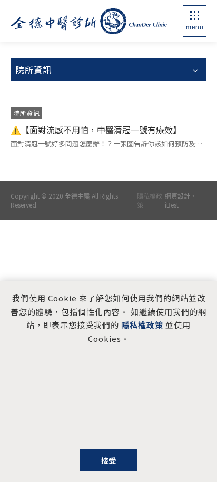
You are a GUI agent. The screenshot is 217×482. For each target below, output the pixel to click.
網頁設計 (177, 195)
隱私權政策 (149, 200)
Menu (194, 27)
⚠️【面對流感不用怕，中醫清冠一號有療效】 (96, 129)
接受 (108, 460)
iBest (172, 204)
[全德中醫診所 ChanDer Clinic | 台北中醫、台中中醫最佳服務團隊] (89, 21)
